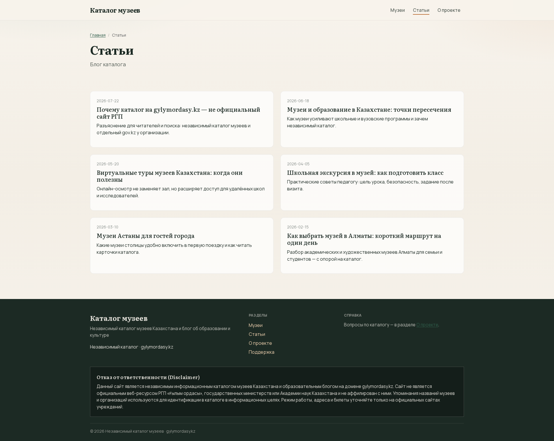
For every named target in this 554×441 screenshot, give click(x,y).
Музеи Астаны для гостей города (145, 235)
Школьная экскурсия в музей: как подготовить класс (365, 172)
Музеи (397, 10)
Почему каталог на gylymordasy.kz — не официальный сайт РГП (178, 112)
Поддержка (261, 352)
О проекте (449, 10)
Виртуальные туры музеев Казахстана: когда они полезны (170, 175)
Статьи (421, 10)
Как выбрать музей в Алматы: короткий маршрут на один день (364, 239)
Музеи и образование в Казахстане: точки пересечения (369, 109)
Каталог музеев (115, 10)
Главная (98, 35)
